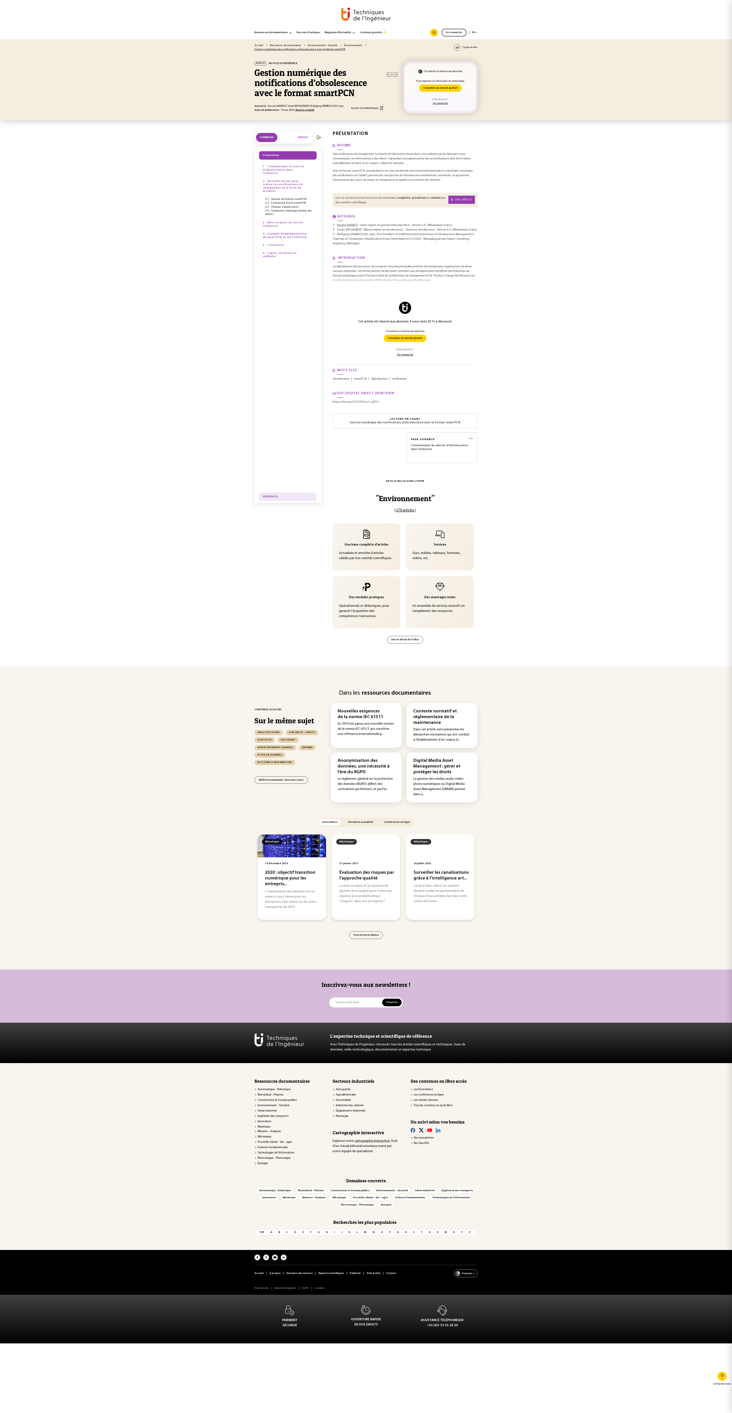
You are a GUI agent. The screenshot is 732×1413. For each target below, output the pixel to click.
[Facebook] (413, 1130)
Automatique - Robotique (274, 1089)
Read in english (305, 110)
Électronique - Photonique (274, 1158)
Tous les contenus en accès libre (433, 1105)
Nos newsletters (424, 1137)
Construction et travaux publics (277, 1100)
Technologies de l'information (276, 1152)
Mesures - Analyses (269, 1131)
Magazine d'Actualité (338, 32)
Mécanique (264, 1136)
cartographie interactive (372, 1141)
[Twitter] (421, 1130)
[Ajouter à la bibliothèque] (381, 108)
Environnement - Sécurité (273, 1105)
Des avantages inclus (440, 597)
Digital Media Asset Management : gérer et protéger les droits (436, 766)
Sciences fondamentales (273, 1147)
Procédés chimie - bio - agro (275, 1142)
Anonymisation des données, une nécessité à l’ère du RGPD (364, 766)
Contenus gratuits (371, 32)
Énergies (263, 1163)
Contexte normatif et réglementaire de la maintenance (435, 717)
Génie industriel (267, 1110)
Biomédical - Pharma (270, 1094)
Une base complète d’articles (366, 545)
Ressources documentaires (271, 32)
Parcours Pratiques (308, 32)
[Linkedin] (438, 1130)
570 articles (405, 510)
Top (261, 1232)
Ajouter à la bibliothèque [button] (364, 108)
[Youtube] (429, 1130)
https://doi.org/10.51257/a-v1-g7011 (356, 401)
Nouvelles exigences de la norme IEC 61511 (360, 714)
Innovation (264, 1121)
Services (440, 545)
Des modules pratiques (366, 597)
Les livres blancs (423, 1089)
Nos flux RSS (421, 1143)
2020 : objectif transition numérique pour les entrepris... (290, 878)
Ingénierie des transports (273, 1116)
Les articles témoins (426, 1100)
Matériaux (264, 1126)
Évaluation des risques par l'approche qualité (366, 875)
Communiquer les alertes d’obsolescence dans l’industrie (439, 444)
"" (405, 498)
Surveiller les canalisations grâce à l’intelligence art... (441, 875)
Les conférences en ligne (429, 1094)
